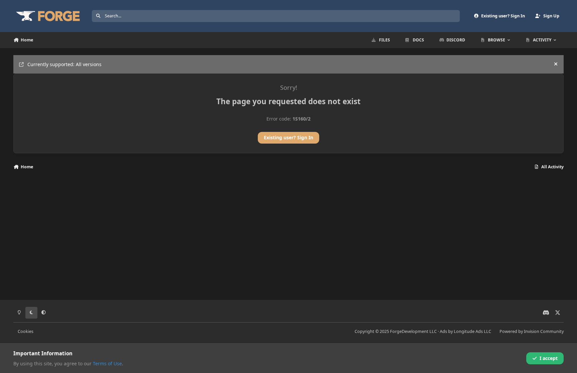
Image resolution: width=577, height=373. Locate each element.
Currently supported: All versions (64, 64)
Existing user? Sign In (288, 137)
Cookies (25, 331)
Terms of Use (107, 363)
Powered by (532, 331)
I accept (549, 358)
